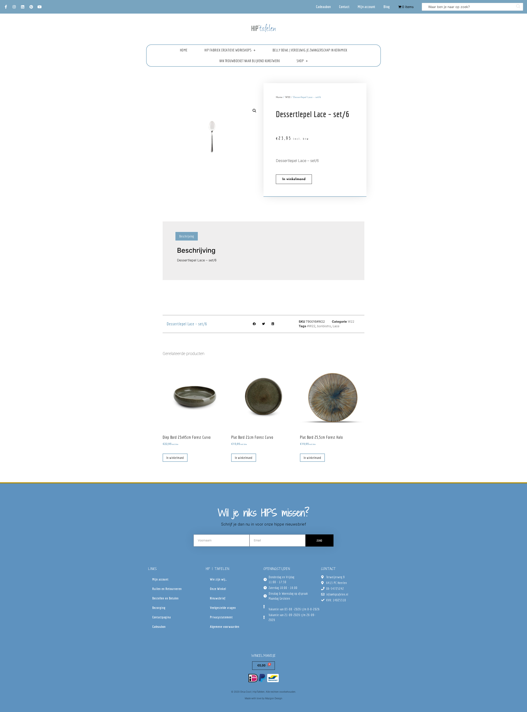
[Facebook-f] (5, 6)
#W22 (311, 326)
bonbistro (324, 326)
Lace (336, 326)
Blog (387, 7)
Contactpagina (161, 617)
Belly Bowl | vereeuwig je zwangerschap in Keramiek (310, 50)
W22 (287, 97)
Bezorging (159, 608)
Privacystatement (221, 617)
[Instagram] (14, 6)
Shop (300, 61)
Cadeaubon (323, 7)
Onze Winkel (218, 589)
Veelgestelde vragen (223, 608)
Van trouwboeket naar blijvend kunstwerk (249, 61)
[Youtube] (39, 6)
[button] (254, 110)
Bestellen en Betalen (165, 598)
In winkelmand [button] (175, 458)
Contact (344, 7)
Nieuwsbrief (217, 598)
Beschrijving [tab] (186, 236)
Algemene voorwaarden (224, 626)
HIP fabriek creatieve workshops (228, 50)
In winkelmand (293, 179)
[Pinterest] (31, 6)
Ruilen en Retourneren (167, 589)
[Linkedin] (22, 6)
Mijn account (366, 7)
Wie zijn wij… (218, 579)
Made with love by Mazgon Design (263, 698)
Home (184, 50)
